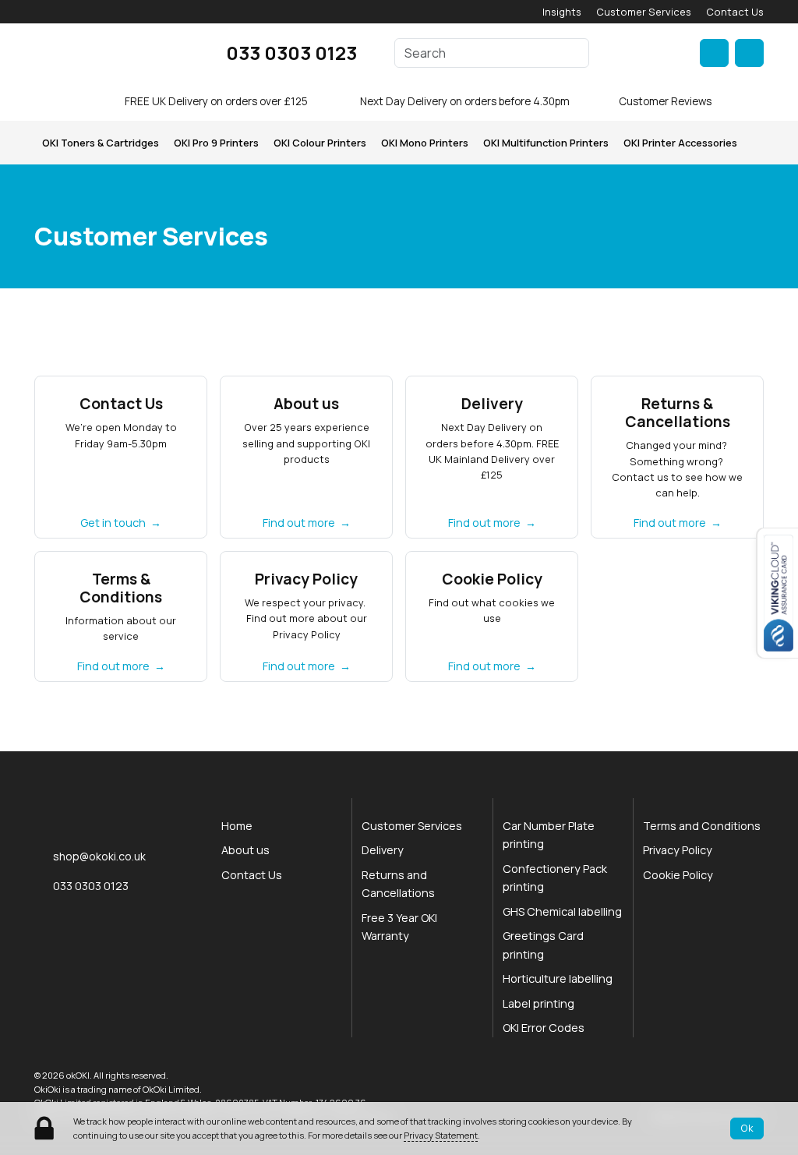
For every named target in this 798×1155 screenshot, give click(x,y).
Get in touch (113, 522)
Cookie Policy (678, 874)
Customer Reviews (665, 101)
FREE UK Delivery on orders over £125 (216, 101)
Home (236, 825)
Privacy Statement (441, 1135)
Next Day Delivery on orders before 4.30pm (465, 101)
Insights (561, 12)
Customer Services (643, 12)
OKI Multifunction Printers (546, 143)
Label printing (538, 1003)
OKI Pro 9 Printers (216, 143)
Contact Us (735, 12)
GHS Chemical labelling (562, 911)
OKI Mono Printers (424, 143)
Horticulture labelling (558, 978)
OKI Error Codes (543, 1027)
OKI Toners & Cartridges (100, 143)
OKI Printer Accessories (680, 143)
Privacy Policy (677, 849)
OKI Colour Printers (320, 143)
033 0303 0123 (291, 52)
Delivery (383, 849)
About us (245, 849)
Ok (747, 1128)
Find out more (299, 522)
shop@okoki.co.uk (99, 856)
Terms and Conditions (702, 825)
